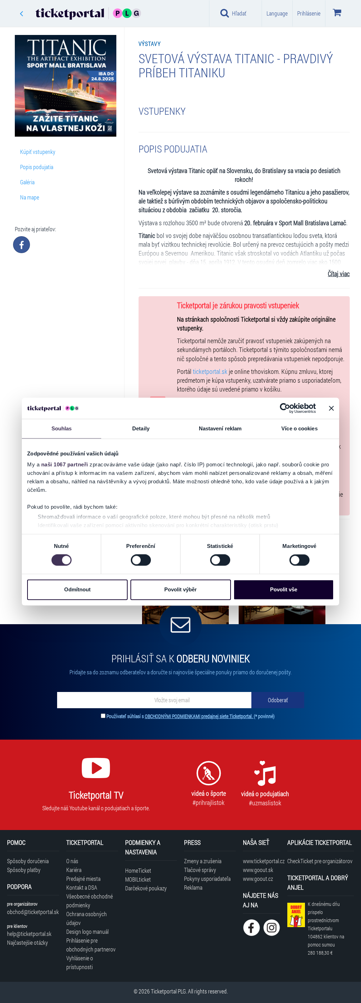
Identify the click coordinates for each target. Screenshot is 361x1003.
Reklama (193, 887)
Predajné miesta (83, 878)
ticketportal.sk (210, 372)
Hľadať (239, 13)
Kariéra (73, 869)
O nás (72, 861)
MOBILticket (138, 879)
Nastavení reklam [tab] (220, 428)
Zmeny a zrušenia (202, 861)
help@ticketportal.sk (29, 933)
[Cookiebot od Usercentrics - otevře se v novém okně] (285, 408)
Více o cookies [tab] (299, 428)
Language (277, 13)
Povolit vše (283, 589)
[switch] (141, 560)
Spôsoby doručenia (28, 861)
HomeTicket (138, 870)
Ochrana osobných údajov (86, 918)
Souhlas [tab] (61, 428)
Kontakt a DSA (81, 887)
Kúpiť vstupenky (37, 151)
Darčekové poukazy (146, 888)
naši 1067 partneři (64, 464)
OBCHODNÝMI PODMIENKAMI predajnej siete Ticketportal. (199, 716)
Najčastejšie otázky (27, 942)
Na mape (29, 197)
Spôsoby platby (24, 869)
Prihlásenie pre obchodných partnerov (91, 945)
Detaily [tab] (140, 428)
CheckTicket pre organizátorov (320, 861)
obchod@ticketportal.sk (33, 911)
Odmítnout (77, 589)
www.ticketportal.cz (261, 861)
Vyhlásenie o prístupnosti (79, 962)
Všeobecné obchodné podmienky (89, 900)
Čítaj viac (339, 274)
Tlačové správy (200, 869)
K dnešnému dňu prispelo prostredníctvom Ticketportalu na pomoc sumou (326, 928)
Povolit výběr (180, 589)
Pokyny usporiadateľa (207, 878)
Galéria (27, 182)
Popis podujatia (36, 167)
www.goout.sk (258, 869)
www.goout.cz (258, 878)
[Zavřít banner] (331, 408)
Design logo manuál (87, 931)
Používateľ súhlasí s (190, 716)
